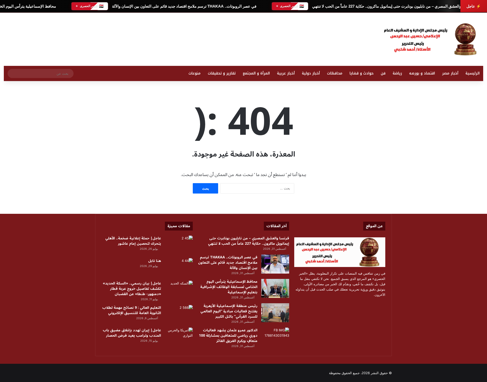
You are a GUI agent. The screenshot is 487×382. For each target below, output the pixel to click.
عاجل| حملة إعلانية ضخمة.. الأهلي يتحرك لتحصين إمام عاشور (133, 241)
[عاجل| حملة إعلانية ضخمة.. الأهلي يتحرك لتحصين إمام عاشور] (179, 245)
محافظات (334, 73)
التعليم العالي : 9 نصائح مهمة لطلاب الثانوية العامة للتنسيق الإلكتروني (131, 310)
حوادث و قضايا (362, 73)
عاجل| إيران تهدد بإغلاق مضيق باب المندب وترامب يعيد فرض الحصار (132, 333)
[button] (317, 38)
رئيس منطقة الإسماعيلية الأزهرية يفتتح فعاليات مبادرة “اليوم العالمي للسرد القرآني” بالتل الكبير (228, 311)
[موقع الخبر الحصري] (432, 39)
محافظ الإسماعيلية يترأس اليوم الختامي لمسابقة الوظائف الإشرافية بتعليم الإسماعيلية (228, 287)
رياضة (397, 73)
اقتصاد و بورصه (422, 73)
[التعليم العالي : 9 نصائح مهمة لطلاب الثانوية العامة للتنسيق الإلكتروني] (179, 314)
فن (383, 73)
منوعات (194, 73)
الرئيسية (472, 73)
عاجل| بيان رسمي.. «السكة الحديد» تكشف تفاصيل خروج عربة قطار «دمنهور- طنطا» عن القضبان (132, 289)
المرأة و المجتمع (256, 73)
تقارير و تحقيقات (222, 73)
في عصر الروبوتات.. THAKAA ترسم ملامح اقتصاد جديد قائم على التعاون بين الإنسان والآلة (184, 6)
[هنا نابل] (179, 267)
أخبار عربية (286, 73)
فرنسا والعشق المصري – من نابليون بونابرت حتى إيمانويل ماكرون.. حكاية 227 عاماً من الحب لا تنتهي (391, 6)
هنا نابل (154, 260)
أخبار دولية (311, 73)
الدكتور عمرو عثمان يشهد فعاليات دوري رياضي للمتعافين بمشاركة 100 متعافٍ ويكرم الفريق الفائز (228, 336)
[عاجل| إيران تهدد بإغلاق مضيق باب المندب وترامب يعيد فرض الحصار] (179, 337)
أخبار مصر (450, 73)
